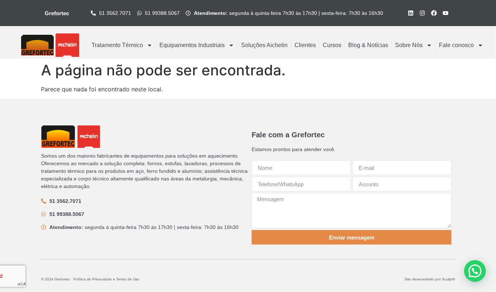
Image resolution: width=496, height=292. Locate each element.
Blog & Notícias (368, 45)
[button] (475, 271)
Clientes (305, 45)
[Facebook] (434, 13)
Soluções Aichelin (264, 45)
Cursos (332, 45)
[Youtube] (445, 13)
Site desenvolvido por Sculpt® (429, 279)
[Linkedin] (410, 13)
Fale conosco (456, 45)
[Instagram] (422, 13)
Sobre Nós (409, 45)
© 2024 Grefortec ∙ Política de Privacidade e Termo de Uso (90, 279)
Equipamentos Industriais (192, 45)
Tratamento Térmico (117, 45)
